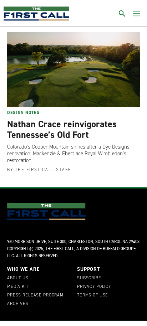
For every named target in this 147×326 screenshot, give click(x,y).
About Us (18, 278)
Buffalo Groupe (119, 249)
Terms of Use (92, 295)
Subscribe (89, 278)
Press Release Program (35, 295)
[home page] (36, 13)
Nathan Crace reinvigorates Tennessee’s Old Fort (62, 129)
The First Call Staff (43, 169)
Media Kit (18, 286)
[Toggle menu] (136, 13)
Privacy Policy (94, 286)
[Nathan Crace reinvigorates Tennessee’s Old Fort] (73, 69)
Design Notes (23, 112)
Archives (18, 303)
